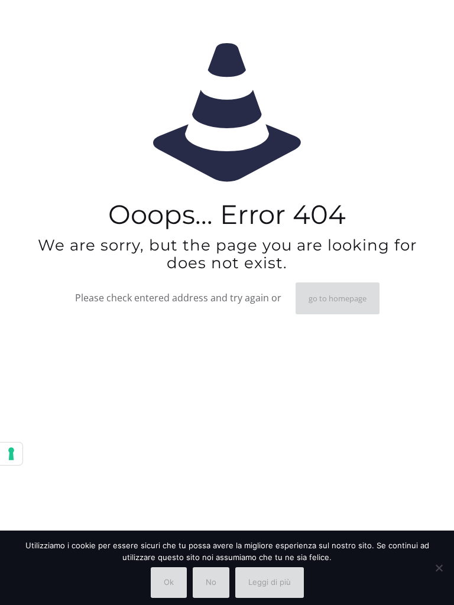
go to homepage (338, 298)
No (211, 582)
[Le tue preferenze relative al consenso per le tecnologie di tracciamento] (11, 454)
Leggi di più (269, 582)
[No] (439, 568)
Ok (169, 582)
